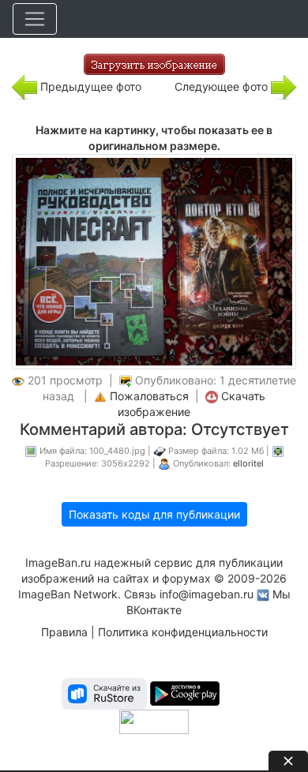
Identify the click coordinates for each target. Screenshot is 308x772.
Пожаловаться (149, 396)
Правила (64, 632)
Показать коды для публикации (154, 514)
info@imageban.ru (207, 594)
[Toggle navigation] (35, 19)
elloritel (248, 463)
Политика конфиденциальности (183, 632)
